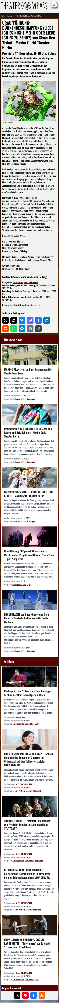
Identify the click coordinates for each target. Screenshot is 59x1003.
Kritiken (15, 723)
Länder (21, 723)
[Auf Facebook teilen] (38, 320)
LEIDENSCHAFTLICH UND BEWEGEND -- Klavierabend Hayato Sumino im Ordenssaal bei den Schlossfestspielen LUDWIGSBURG (27, 874)
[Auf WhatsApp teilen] (13, 328)
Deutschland (18, 282)
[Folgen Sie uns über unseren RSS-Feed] (42, 995)
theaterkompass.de (32, 305)
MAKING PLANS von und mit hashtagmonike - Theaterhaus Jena (28, 371)
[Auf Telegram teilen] (22, 328)
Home (3, 15)
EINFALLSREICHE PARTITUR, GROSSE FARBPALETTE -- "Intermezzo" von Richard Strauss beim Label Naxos (27, 943)
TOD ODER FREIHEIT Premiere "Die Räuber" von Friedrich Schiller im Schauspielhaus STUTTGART (27, 824)
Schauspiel (33, 282)
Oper (28, 584)
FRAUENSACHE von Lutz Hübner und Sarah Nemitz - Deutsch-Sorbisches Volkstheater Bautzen (27, 618)
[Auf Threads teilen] (13, 320)
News (26, 282)
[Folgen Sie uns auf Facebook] (33, 995)
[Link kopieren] (38, 328)
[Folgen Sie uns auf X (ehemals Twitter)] (17, 995)
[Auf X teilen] (5, 320)
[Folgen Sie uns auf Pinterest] (25, 995)
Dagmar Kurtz (21, 717)
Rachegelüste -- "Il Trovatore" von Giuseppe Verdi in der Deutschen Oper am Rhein (27, 693)
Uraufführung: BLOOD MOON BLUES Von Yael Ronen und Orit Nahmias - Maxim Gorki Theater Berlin (28, 432)
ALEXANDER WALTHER (24, 784)
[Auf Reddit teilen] (5, 328)
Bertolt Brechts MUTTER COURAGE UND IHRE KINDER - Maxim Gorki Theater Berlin (28, 494)
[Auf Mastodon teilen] (30, 320)
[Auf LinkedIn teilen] (46, 320)
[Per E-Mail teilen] (30, 328)
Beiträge (10, 15)
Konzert (15, 790)
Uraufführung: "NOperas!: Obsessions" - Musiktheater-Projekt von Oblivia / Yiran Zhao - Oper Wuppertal (29, 555)
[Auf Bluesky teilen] (22, 320)
